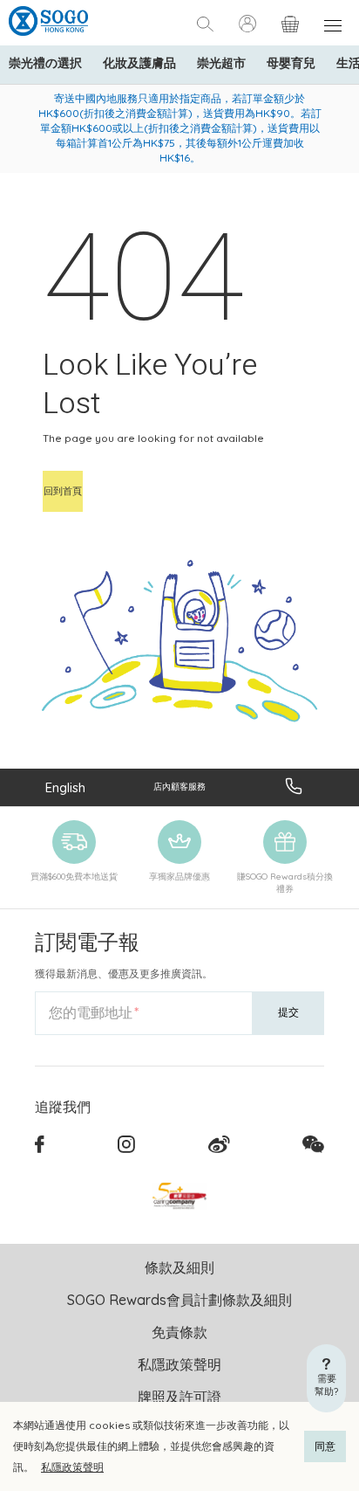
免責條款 (179, 1332)
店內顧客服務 (179, 786)
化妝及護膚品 (139, 63)
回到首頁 (63, 491)
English (65, 787)
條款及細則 (179, 1267)
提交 (288, 1011)
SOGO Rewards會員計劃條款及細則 (179, 1299)
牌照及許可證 (179, 1396)
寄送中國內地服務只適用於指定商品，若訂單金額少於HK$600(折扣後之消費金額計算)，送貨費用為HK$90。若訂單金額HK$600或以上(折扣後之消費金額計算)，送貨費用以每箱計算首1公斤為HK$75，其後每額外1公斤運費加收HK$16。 (180, 128)
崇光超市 (221, 63)
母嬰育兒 (291, 63)
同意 (325, 1446)
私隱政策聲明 (72, 1467)
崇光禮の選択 (45, 63)
